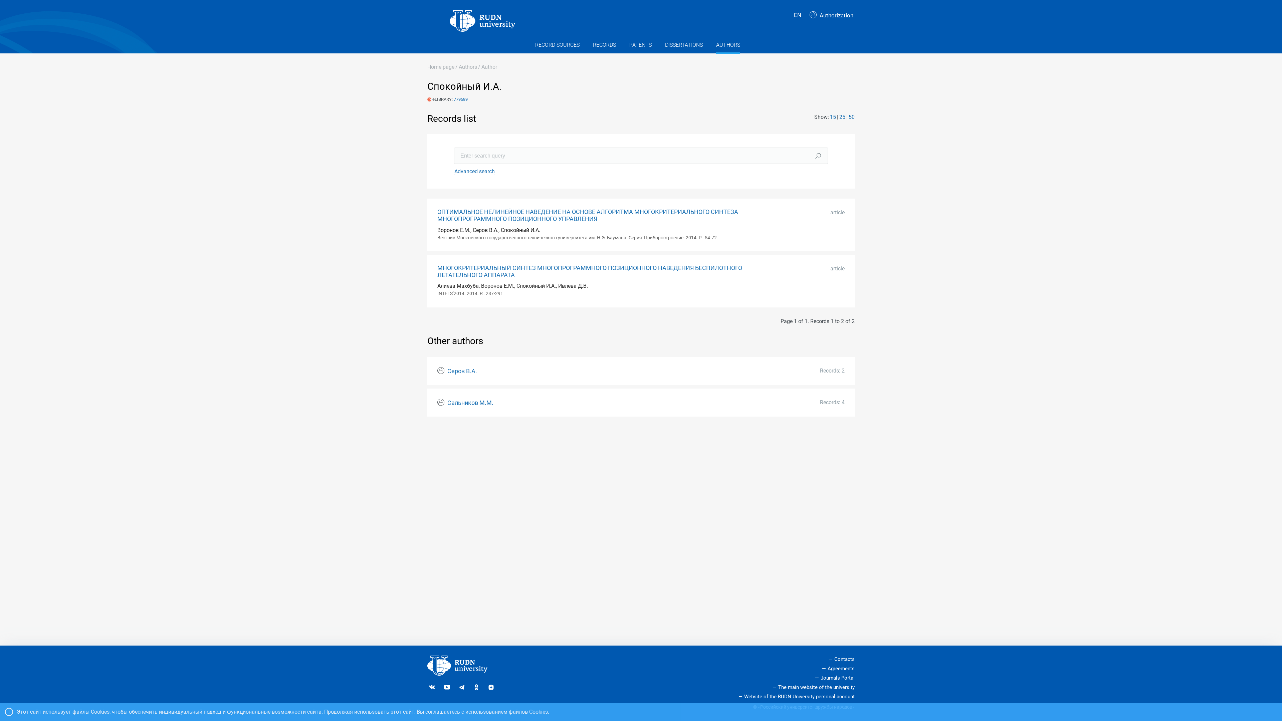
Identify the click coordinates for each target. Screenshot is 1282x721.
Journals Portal (838, 678)
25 (842, 117)
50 (852, 117)
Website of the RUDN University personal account (799, 697)
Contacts (844, 659)
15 (833, 117)
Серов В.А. (462, 371)
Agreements (841, 669)
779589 (461, 99)
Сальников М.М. (470, 403)
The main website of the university (816, 687)
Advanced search (474, 171)
